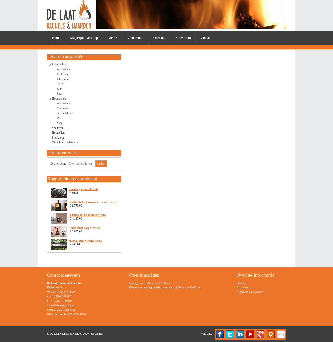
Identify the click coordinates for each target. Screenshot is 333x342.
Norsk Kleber (65, 113)
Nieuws (113, 38)
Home (56, 38)
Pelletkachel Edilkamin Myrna (87, 215)
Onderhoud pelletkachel (65, 142)
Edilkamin (63, 79)
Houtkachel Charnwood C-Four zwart (93, 202)
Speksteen (58, 127)
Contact (206, 38)
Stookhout (58, 137)
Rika (59, 89)
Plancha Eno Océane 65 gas (86, 240)
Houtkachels (59, 98)
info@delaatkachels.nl (61, 305)
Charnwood (63, 108)
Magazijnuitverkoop (84, 38)
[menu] (250, 287)
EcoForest (63, 74)
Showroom (183, 38)
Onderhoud (135, 38)
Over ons (159, 38)
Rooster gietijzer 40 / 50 (83, 189)
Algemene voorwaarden (250, 292)
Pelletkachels (59, 64)
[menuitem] (56, 38)
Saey (59, 93)
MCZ (60, 84)
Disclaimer (242, 287)
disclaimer (97, 333)
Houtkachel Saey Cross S (84, 228)
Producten (242, 283)
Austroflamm (64, 69)
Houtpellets (58, 132)
